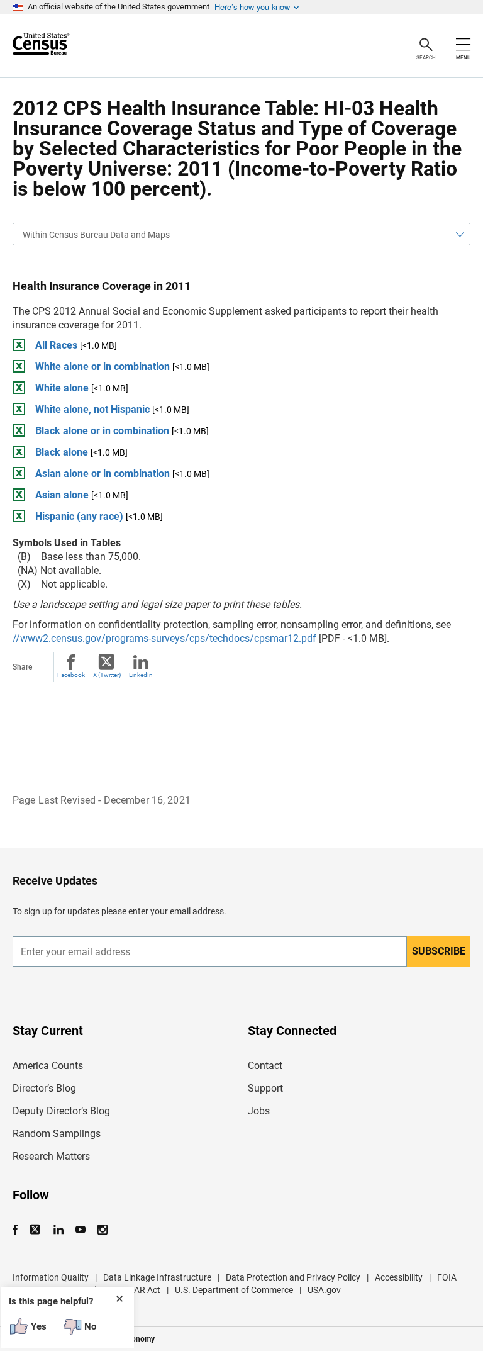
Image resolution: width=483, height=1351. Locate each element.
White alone (62, 388)
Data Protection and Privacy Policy (293, 1277)
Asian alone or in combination (102, 473)
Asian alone (62, 495)
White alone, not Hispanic (92, 409)
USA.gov (324, 1290)
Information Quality (51, 1277)
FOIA (447, 1277)
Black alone (61, 452)
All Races (56, 345)
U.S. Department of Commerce (234, 1290)
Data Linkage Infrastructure (157, 1277)
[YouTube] (80, 1230)
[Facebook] (19, 1230)
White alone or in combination (102, 367)
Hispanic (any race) (79, 516)
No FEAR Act (135, 1290)
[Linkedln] (58, 1230)
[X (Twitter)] (36, 1230)
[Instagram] (102, 1230)
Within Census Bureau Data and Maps (96, 235)
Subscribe (438, 951)
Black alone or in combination (102, 431)
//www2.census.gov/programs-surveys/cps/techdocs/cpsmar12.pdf (164, 638)
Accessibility (399, 1277)
